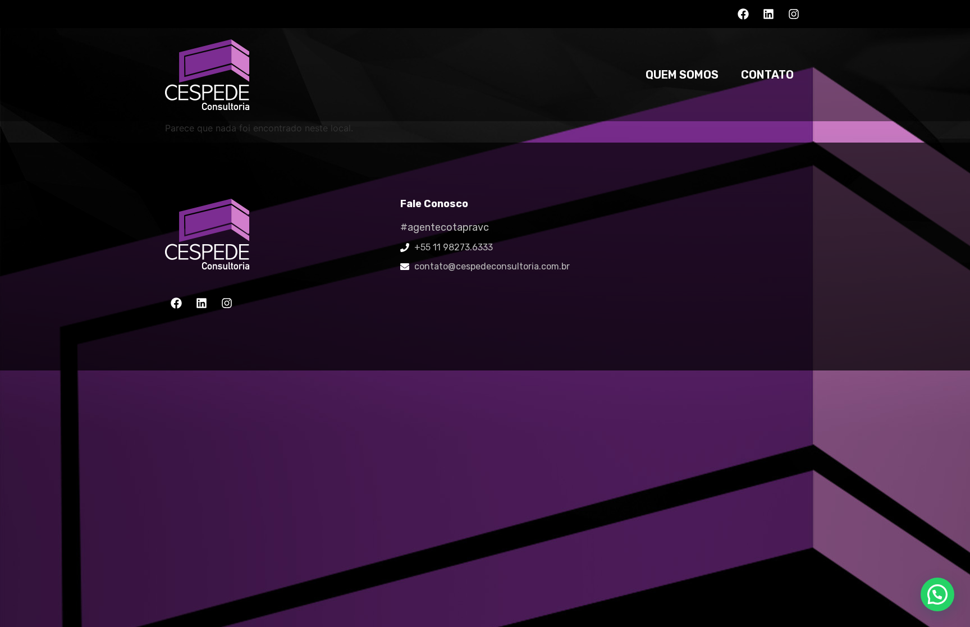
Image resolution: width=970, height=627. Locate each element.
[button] (937, 594)
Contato (767, 74)
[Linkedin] (768, 14)
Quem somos (682, 74)
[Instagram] (794, 14)
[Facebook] (743, 14)
